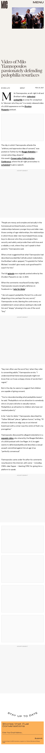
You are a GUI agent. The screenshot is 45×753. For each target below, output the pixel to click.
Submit (38, 738)
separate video (7, 438)
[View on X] (22, 127)
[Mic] (4, 5)
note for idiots (19, 289)
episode (11, 273)
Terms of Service (30, 741)
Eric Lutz (6, 88)
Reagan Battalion (28, 152)
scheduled (5, 165)
